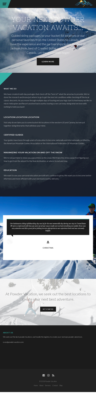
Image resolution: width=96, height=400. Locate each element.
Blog (61, 385)
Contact (55, 385)
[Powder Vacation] (84, 4)
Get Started (48, 309)
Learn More (48, 61)
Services (48, 385)
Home (36, 385)
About (41, 385)
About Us (8, 333)
